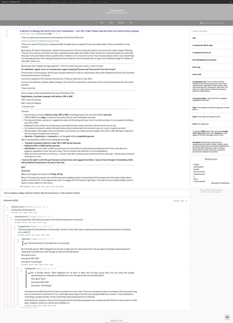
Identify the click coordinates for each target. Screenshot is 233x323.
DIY (84, 2)
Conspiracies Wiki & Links (203, 45)
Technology (53, 2)
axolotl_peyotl (198, 167)
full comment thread (70, 193)
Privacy (105, 2)
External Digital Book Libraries (204, 60)
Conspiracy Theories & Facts (116, 13)
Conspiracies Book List (202, 53)
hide (42, 186)
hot (102, 23)
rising (121, 23)
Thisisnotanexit (199, 181)
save (38, 186)
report (47, 186)
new (111, 23)
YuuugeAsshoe (24, 227)
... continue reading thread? (28, 308)
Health (90, 2)
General (30, 2)
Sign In (205, 23)
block (52, 186)
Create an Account (217, 23)
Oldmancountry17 (18, 207)
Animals (63, 2)
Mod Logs (196, 67)
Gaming (78, 2)
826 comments (25, 186)
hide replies (60, 186)
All (24, 2)
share (34, 186)
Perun (195, 179)
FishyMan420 (30, 269)
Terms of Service (205, 190)
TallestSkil (25, 239)
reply (35, 212)
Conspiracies (116, 10)
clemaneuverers (42, 34)
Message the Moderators (220, 183)
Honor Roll (197, 74)
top (131, 23)
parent (24, 222)
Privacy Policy (218, 190)
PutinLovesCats (199, 172)
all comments (51, 193)
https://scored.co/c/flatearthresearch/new (40, 41)
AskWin (38, 2)
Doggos (196, 164)
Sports (70, 2)
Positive (98, 2)
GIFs (194, 38)
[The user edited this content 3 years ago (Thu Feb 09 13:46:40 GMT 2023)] (53, 34)
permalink (14, 212)
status (218, 192)
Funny (45, 2)
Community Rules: (200, 98)
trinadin (196, 169)
